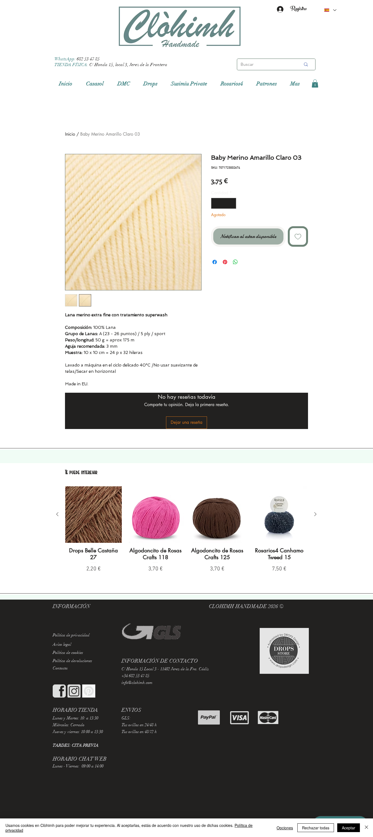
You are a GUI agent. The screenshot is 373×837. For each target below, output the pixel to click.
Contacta (60, 668)
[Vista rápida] (93, 514)
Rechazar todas (315, 827)
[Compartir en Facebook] (214, 262)
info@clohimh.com (137, 682)
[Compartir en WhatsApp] (235, 262)
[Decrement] (216, 203)
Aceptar (348, 827)
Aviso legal (62, 644)
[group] (186, 532)
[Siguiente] (315, 514)
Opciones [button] (285, 827)
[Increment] (231, 203)
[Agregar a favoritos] (298, 236)
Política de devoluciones (72, 660)
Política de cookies (68, 652)
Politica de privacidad (71, 635)
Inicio (70, 134)
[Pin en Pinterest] (225, 262)
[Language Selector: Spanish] (330, 10)
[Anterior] (57, 514)
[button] (315, 83)
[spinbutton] (224, 203)
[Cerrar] (366, 828)
